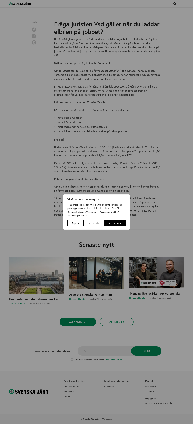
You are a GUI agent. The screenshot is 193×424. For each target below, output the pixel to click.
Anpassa (75, 223)
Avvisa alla (94, 223)
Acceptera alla (114, 223)
